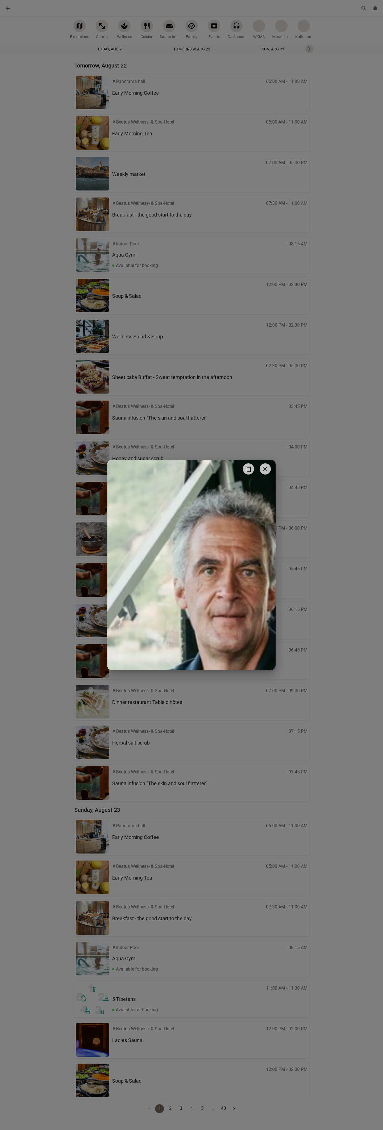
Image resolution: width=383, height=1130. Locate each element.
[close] (265, 469)
